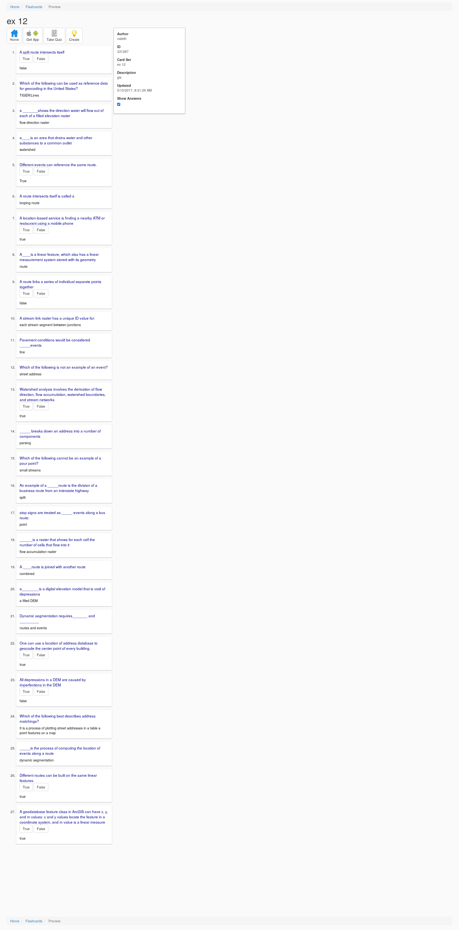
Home (14, 6)
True (26, 58)
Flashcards (34, 6)
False (41, 58)
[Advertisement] (152, 160)
